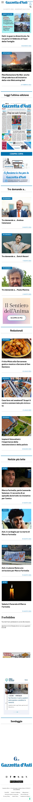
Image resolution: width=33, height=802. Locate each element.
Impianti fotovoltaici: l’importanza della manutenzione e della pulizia (15, 442)
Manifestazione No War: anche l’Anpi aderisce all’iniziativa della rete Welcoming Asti (15, 77)
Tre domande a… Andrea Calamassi (12, 221)
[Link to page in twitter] (26, 777)
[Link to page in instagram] (6, 777)
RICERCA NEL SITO (30, 2)
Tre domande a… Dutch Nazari (15, 256)
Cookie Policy (15, 796)
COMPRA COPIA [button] (16, 154)
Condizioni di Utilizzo (25, 796)
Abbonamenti (25, 792)
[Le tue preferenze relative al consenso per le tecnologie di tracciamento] (30, 799)
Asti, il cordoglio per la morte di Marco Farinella (16, 533)
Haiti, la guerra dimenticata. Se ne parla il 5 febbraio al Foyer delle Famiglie (15, 38)
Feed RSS (7, 792)
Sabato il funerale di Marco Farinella (14, 605)
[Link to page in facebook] (10, 777)
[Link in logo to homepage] (16, 764)
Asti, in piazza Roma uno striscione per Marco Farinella (15, 569)
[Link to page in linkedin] (22, 777)
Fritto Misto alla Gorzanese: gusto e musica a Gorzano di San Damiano (16, 364)
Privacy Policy (6, 796)
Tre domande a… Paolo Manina (15, 290)
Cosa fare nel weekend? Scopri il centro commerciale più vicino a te (16, 403)
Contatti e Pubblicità (15, 792)
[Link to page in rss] (18, 777)
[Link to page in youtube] (14, 777)
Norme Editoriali (24, 794)
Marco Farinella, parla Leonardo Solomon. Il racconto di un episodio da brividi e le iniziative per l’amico (16, 494)
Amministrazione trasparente (12, 794)
